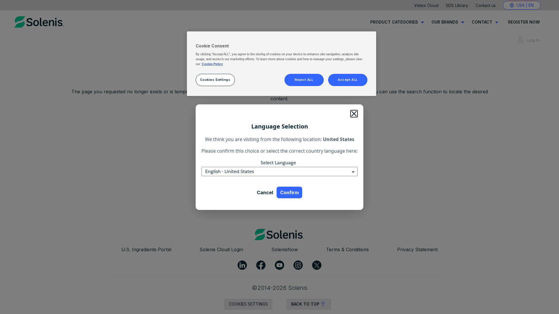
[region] (281, 63)
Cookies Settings (215, 80)
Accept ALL (348, 80)
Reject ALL (304, 80)
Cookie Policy (212, 64)
